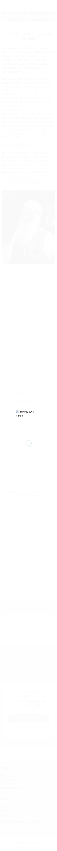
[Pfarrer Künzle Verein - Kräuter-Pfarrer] (28, 422)
